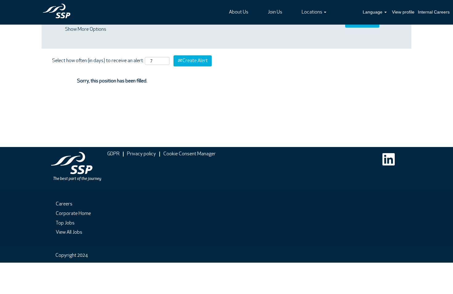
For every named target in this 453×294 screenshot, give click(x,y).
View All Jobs (69, 232)
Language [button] (373, 12)
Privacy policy (141, 154)
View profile (403, 12)
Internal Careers (434, 12)
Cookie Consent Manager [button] (189, 154)
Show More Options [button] (85, 29)
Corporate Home (73, 213)
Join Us (275, 12)
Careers (64, 204)
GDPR (113, 154)
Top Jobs (65, 223)
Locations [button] (312, 12)
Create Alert (195, 60)
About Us (238, 12)
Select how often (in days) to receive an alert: (98, 60)
